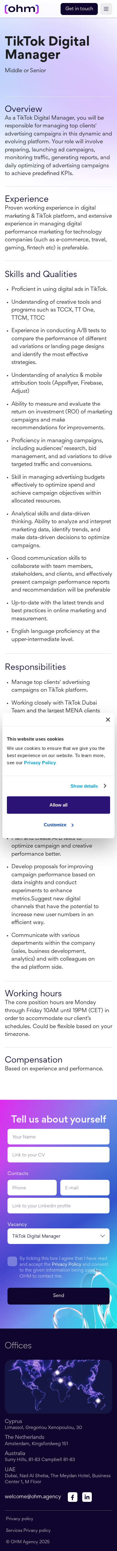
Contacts (18, 1174)
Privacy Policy (66, 1265)
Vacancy (17, 1225)
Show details (84, 786)
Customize (55, 824)
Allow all (59, 804)
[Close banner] (108, 719)
